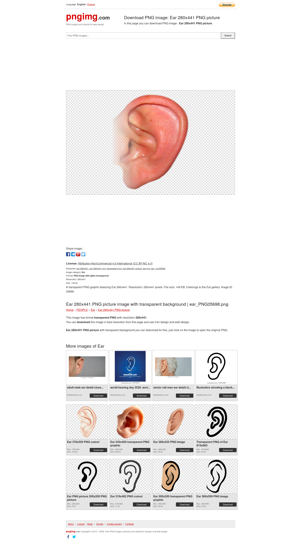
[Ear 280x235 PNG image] (173, 421)
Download (98, 395)
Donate (99, 523)
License (81, 523)
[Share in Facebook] (68, 254)
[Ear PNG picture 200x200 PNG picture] (87, 476)
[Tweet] (83, 254)
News (90, 523)
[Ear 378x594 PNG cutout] (87, 421)
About (71, 523)
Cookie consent (114, 523)
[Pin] (78, 254)
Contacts (129, 523)
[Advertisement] (150, 66)
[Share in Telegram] (73, 254)
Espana (91, 4)
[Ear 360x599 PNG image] (216, 476)
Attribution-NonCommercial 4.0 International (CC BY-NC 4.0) (115, 263)
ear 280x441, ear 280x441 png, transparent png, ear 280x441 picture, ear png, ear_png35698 (120, 268)
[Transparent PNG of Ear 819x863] (216, 421)
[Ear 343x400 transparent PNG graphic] (130, 421)
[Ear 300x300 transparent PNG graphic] (173, 476)
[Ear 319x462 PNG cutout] (130, 476)
